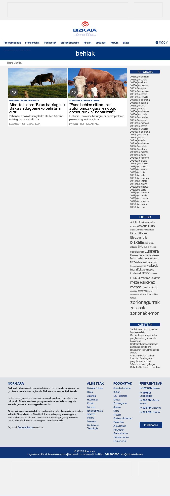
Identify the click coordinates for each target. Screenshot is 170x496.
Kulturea (142, 269)
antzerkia (150, 222)
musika (146, 287)
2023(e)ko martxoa (139, 192)
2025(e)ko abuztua (139, 111)
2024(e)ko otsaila (138, 160)
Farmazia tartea (152, 258)
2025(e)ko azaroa (139, 102)
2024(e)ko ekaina (138, 149)
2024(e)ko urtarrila (139, 163)
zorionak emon (144, 313)
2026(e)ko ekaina (138, 82)
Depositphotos (25, 427)
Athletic (133, 226)
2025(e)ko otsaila (138, 125)
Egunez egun (119, 441)
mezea (135, 287)
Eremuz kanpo (120, 433)
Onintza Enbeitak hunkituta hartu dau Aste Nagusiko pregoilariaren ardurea (142, 358)
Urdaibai (151, 412)
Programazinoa (12, 42)
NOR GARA (16, 383)
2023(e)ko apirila (138, 189)
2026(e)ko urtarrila (139, 97)
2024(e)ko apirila (138, 154)
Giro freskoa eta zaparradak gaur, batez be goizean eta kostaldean (143, 338)
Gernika (142, 262)
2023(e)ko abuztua (139, 178)
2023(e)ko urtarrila (139, 198)
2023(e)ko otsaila (138, 195)
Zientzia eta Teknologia (92, 427)
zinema (149, 294)
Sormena (91, 421)
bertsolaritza (148, 229)
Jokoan (117, 407)
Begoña (132, 230)
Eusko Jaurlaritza (138, 258)
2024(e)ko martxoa (139, 157)
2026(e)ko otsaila (138, 94)
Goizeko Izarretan (122, 388)
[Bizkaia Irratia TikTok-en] (167, 42)
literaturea (153, 274)
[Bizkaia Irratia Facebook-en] (157, 42)
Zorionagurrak (120, 403)
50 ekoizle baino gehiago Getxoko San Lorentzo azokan (145, 366)
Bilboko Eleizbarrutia (139, 235)
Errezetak (101, 42)
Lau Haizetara (120, 395)
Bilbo (133, 233)
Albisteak (95, 383)
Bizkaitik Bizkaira (70, 42)
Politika (90, 417)
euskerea (154, 255)
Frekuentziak (32, 42)
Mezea (116, 399)
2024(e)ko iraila (137, 140)
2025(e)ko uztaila (138, 114)
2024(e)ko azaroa (139, 134)
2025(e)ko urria (137, 105)
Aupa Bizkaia (119, 425)
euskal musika (150, 247)
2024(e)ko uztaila (138, 146)
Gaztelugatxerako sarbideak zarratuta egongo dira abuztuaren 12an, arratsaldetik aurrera (144, 348)
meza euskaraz (150, 278)
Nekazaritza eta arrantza (17, 50)
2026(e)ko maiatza (139, 85)
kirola (154, 266)
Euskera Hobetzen (139, 255)
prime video (143, 291)
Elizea (126, 42)
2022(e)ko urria (137, 207)
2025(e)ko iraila (137, 108)
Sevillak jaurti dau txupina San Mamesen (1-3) (144, 331)
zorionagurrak (145, 302)
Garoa (116, 410)
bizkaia (136, 242)
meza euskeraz (142, 282)
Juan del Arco (145, 266)
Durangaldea (146, 394)
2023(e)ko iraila (137, 175)
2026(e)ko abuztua (139, 76)
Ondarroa (151, 407)
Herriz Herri (151, 262)
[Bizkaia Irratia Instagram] (160, 42)
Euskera (151, 251)
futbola (134, 262)
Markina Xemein (149, 402)
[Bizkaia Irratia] (85, 28)
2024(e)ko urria (137, 137)
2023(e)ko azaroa (138, 169)
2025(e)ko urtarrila (139, 128)
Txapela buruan (120, 437)
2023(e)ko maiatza (139, 186)
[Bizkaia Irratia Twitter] (163, 42)
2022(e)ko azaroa (138, 204)
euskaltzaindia (137, 251)
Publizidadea (151, 425)
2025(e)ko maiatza (139, 117)
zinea (143, 294)
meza (135, 277)
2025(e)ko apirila (138, 120)
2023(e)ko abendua (139, 166)
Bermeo (139, 229)
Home (10, 62)
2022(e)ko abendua (139, 201)
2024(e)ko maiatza (139, 151)
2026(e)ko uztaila (138, 79)
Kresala (117, 414)
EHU (140, 246)
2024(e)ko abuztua (139, 143)
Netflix (154, 287)
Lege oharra (33, 454)
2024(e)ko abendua (140, 131)
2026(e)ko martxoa (139, 91)
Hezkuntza (92, 399)
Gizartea (91, 395)
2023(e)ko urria (137, 172)
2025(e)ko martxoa (139, 123)
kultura (133, 269)
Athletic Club (146, 226)
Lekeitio (145, 273)
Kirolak (87, 42)
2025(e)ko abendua (140, 99)
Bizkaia (151, 388)
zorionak (137, 307)
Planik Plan (118, 422)
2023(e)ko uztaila (138, 180)
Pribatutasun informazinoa (54, 454)
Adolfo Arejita (138, 222)
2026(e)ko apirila (138, 88)
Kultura (114, 42)
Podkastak (50, 42)
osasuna (133, 291)
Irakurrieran (134, 266)
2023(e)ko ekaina (138, 183)
